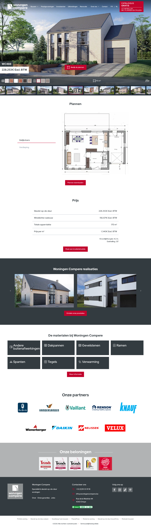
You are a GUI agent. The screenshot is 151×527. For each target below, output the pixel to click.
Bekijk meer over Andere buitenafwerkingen (24, 347)
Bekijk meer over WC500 (122, 90)
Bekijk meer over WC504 (138, 90)
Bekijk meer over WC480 (44, 90)
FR (112, 7)
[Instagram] (120, 490)
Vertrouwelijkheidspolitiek (89, 524)
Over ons (94, 7)
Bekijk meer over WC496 (107, 90)
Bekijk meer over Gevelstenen (92, 347)
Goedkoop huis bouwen (60, 519)
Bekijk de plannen (77, 67)
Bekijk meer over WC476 (13, 90)
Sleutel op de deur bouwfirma (108, 519)
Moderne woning (89, 519)
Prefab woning (22, 519)
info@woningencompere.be (87, 494)
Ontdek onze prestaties (75, 313)
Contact (104, 7)
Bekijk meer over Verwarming (92, 363)
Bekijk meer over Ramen (127, 347)
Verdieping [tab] (24, 147)
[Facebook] (114, 490)
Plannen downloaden (75, 183)
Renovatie (83, 7)
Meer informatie (75, 374)
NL (117, 7)
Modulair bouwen (128, 519)
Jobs (53, 498)
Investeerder (60, 7)
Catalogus (131, 6)
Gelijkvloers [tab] (24, 140)
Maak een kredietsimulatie (75, 249)
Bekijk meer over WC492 (91, 90)
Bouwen (33, 7)
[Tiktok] (125, 490)
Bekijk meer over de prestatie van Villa (107, 290)
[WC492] (146, 42)
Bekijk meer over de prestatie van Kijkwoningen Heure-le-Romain (45, 290)
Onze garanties (43, 498)
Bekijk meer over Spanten (24, 363)
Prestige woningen (47, 7)
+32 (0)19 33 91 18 (83, 489)
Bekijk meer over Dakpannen (58, 347)
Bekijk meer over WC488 (76, 90)
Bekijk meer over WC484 (60, 90)
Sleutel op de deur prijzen (40, 519)
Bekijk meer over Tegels (58, 363)
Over (34, 498)
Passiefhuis (76, 519)
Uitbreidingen (72, 7)
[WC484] (4, 42)
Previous (3, 90)
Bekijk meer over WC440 (29, 90)
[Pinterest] (130, 490)
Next (148, 90)
